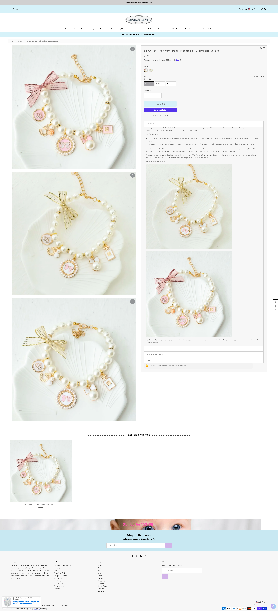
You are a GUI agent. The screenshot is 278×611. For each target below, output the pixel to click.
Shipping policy (49, 605)
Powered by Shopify (40, 608)
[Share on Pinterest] (264, 48)
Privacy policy (26, 605)
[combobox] (75, 9)
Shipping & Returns (60, 575)
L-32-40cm (148, 84)
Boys (93, 29)
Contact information (61, 605)
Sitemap (57, 588)
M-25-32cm (171, 84)
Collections (135, 29)
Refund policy (15, 605)
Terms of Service (60, 586)
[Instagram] (136, 555)
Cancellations (58, 578)
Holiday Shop (163, 29)
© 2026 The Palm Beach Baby (21, 608)
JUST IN (124, 29)
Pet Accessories (19, 41)
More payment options (160, 115)
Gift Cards (176, 29)
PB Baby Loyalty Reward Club (64, 565)
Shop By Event (80, 29)
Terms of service (37, 605)
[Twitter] (141, 555)
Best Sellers (189, 29)
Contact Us (58, 581)
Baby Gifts (148, 29)
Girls (102, 29)
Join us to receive (180, 366)
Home (67, 29)
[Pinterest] (145, 555)
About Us (57, 568)
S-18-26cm (159, 84)
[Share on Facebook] (258, 48)
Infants (113, 29)
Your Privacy (58, 583)
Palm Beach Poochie (36, 575)
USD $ (253, 9)
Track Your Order (205, 29)
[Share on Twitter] (261, 48)
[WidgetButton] (273, 606)
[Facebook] (132, 555)
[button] (204, 124)
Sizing (56, 570)
